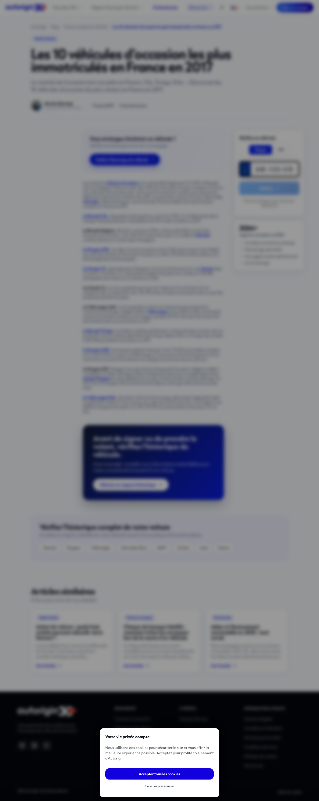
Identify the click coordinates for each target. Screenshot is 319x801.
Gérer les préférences (159, 786)
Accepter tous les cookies (159, 774)
